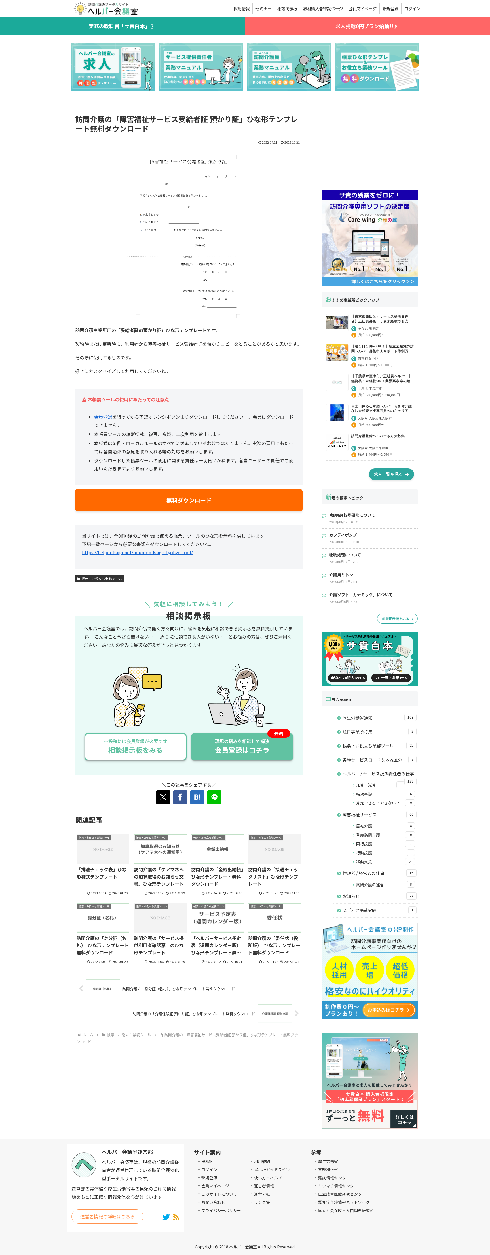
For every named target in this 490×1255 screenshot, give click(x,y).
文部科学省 (328, 1169)
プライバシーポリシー (221, 1210)
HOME (207, 1161)
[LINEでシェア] (214, 797)
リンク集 (262, 1202)
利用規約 (262, 1161)
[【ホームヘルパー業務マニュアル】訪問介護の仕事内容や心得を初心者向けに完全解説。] (289, 67)
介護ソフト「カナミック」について (361, 594)
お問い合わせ (213, 1202)
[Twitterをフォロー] (166, 1216)
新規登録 (209, 1178)
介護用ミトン (341, 575)
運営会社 (262, 1194)
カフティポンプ (343, 535)
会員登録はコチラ (242, 746)
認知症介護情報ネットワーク (344, 1202)
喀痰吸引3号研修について (352, 515)
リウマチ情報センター (338, 1186)
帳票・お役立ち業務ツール (101, 578)
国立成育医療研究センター (342, 1194)
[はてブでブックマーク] (197, 797)
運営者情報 (264, 1186)
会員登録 (103, 416)
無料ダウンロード (189, 500)
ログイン (209, 1169)
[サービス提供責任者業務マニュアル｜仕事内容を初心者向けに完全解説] (201, 67)
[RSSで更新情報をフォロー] (176, 1216)
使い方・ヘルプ (268, 1178)
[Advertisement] (370, 145)
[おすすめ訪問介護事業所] (113, 67)
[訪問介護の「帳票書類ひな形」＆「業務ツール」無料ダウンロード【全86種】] (377, 67)
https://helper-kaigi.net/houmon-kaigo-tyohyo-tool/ (137, 552)
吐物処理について (345, 555)
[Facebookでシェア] (180, 797)
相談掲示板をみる (135, 746)
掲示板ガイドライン (272, 1169)
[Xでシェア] (163, 797)
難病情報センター (334, 1178)
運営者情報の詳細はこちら (107, 1216)
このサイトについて (219, 1194)
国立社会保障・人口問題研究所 (346, 1210)
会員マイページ (215, 1186)
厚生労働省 (328, 1161)
